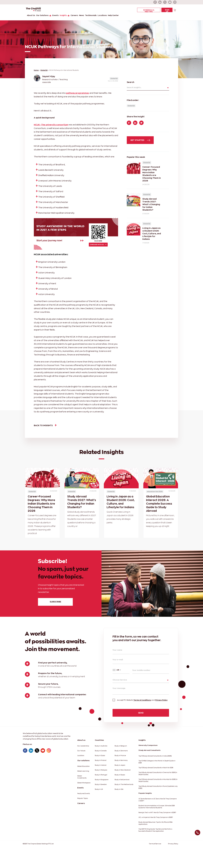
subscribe (55, 602)
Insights (63, 15)
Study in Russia (120, 775)
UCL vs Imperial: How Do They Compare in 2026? (156, 817)
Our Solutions (42, 15)
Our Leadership (83, 746)
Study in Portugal (101, 775)
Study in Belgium (121, 746)
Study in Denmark (121, 750)
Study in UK (99, 789)
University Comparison (148, 745)
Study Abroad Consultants (149, 750)
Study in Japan (120, 765)
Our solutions (83, 760)
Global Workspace (83, 783)
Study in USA (119, 789)
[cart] (175, 10)
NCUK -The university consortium (51, 125)
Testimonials (91, 15)
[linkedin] (160, 2)
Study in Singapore (101, 779)
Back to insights (43, 425)
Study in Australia (101, 746)
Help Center (113, 15)
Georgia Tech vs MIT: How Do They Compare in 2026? (157, 812)
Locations (102, 15)
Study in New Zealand (122, 770)
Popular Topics (82, 798)
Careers (74, 15)
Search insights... (134, 87)
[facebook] (155, 2)
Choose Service (120, 680)
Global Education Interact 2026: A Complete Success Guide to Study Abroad (159, 503)
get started (137, 140)
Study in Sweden (101, 784)
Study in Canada (101, 750)
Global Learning (83, 771)
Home (36, 70)
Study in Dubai (100, 755)
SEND (141, 713)
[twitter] (165, 2)
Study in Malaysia (101, 770)
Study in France (120, 755)
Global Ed (44, 70)
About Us (31, 15)
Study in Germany (121, 760)
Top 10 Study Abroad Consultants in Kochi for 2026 (156, 767)
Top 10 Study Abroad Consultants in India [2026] (155, 756)
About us (81, 740)
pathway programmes (77, 93)
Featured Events (83, 793)
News (81, 15)
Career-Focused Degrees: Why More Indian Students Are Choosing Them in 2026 (41, 503)
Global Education (83, 766)
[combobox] (121, 670)
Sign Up (167, 10)
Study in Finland (100, 760)
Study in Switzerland (122, 779)
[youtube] (170, 2)
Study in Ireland (100, 765)
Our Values (81, 750)
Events (55, 15)
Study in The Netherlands (124, 784)
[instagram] (175, 2)
